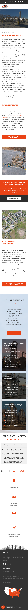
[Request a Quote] (3, 607)
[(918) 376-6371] (5, 2)
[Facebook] (16, 2)
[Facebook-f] (3, 564)
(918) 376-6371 (10, 1)
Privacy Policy (24, 605)
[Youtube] (20, 2)
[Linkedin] (18, 2)
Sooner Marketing (17, 607)
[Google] (23, 2)
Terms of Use (14, 606)
